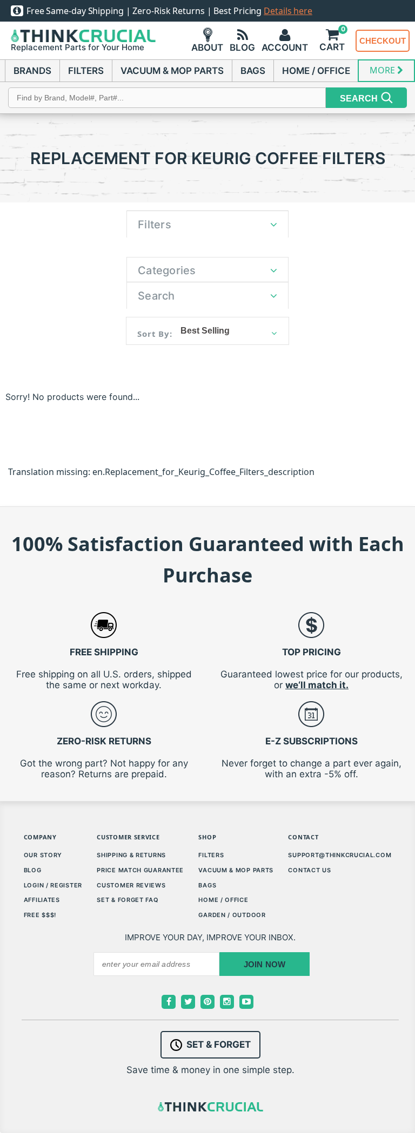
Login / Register (53, 885)
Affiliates (42, 900)
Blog (33, 870)
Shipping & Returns (131, 855)
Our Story (43, 855)
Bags (207, 885)
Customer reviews (131, 885)
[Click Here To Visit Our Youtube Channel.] (246, 1002)
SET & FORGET (218, 1044)
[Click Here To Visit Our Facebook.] (169, 1002)
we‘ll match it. (317, 685)
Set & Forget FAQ (127, 900)
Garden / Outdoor (231, 915)
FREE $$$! (40, 915)
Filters (211, 855)
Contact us (309, 870)
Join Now (265, 964)
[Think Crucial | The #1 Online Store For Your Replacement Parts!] (83, 36)
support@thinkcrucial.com (339, 855)
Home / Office (223, 900)
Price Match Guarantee (140, 870)
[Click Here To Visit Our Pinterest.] (207, 1002)
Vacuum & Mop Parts (235, 870)
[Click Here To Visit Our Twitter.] (188, 1002)
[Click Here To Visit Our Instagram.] (227, 1002)
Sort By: (154, 333)
